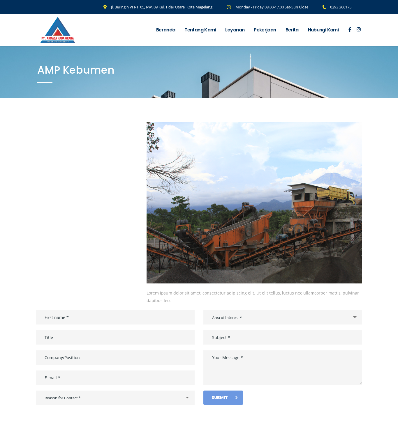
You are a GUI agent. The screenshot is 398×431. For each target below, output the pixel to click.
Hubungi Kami (323, 29)
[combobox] (115, 398)
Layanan (235, 29)
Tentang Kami (200, 29)
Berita (292, 29)
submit (220, 397)
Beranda (165, 29)
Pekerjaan (265, 29)
